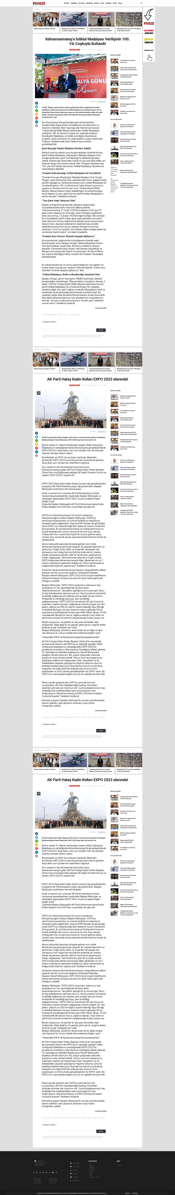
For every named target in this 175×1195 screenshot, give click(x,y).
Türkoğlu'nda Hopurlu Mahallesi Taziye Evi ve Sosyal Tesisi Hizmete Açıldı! (129, 185)
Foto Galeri (76, 1163)
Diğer (120, 3)
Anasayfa (37, 9)
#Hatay (95, 717)
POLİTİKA (81, 3)
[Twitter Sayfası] (37, 1172)
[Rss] (50, 1172)
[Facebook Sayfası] (34, 1172)
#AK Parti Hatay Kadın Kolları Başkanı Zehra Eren (67, 717)
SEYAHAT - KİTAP (111, 3)
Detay (128, 1193)
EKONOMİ (89, 3)
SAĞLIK (96, 3)
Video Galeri (76, 1166)
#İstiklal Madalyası (74, 314)
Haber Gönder (53, 1183)
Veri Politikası (37, 1183)
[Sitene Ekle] (57, 1172)
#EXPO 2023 (101, 717)
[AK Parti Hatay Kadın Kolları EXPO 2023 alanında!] (70, 408)
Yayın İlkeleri (37, 1181)
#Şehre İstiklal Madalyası (49, 314)
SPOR (102, 3)
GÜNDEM (74, 3)
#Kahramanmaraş (62, 314)
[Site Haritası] (53, 1172)
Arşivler (75, 1173)
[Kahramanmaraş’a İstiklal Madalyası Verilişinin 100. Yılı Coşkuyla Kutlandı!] (70, 76)
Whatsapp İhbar (53, 1181)
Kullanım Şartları (53, 1179)
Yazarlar (74, 1170)
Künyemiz (76, 1177)
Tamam (135, 1193)
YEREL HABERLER (45, 9)
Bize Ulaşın (75, 1180)
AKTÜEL (66, 3)
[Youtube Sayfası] (44, 1172)
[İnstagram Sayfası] (41, 1172)
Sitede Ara (120, 1165)
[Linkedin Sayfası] (47, 1172)
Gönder (101, 330)
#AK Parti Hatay (86, 717)
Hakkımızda (37, 1179)
